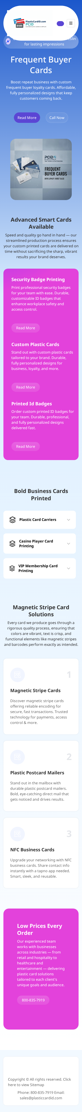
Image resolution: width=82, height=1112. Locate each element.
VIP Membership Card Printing (38, 568)
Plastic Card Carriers (37, 519)
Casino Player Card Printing (36, 543)
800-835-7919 (33, 1000)
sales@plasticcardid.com (41, 1097)
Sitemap (37, 1084)
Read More (27, 117)
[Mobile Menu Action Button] (71, 23)
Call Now (56, 117)
